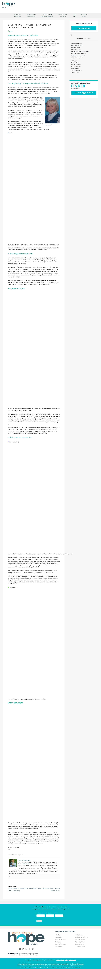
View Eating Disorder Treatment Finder (84, 92)
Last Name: (49, 912)
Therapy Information (76, 70)
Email (56, 912)
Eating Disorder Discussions (78, 55)
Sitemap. (58, 960)
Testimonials (78, 935)
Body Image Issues (76, 47)
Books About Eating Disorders (78, 53)
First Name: (39, 912)
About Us (4, 7)
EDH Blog (74, 15)
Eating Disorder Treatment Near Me (47, 15)
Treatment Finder (80, 946)
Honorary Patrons (60, 939)
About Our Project (84, 15)
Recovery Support (75, 62)
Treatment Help (75, 72)
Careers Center (79, 944)
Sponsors (58, 942)
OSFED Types (74, 61)
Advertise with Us (60, 946)
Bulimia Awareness (76, 49)
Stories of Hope (75, 68)
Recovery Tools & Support (62, 15)
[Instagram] (9, 877)
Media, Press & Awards (81, 937)
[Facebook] (11, 877)
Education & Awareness (17, 15)
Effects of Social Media (76, 57)
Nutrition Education (76, 59)
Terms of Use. (72, 960)
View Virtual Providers (83, 28)
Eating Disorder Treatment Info (31, 15)
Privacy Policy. (64, 960)
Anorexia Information (76, 43)
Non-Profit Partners (60, 944)
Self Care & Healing (76, 66)
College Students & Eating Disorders (80, 51)
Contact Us (58, 937)
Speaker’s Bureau (80, 939)
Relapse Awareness (76, 64)
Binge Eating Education (77, 45)
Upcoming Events (80, 942)
